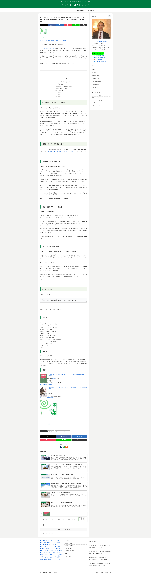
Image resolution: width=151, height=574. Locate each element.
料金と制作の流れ (97, 81)
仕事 (50, 431)
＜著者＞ (59, 94)
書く (60, 431)
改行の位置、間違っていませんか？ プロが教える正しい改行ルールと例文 (100, 546)
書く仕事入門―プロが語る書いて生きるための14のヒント (54, 40)
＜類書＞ (59, 96)
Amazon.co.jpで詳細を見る (46, 384)
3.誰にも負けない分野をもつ (63, 88)
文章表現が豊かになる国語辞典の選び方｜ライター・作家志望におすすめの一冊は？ (100, 558)
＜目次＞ (59, 92)
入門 (53, 431)
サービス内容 (96, 78)
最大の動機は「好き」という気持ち (63, 81)
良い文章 (68, 431)
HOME (93, 69)
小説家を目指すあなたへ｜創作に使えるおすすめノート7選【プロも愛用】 (100, 552)
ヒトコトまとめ (59, 90)
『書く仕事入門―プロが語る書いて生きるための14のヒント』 (61, 151)
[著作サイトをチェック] (61, 447)
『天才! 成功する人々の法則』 (47, 48)
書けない (64, 431)
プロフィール (95, 72)
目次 (62, 78)
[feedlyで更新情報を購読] (64, 447)
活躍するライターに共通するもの (63, 82)
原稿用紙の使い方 (93, 541)
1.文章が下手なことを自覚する (63, 84)
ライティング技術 (44, 431)
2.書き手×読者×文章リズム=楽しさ (64, 86)
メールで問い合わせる (97, 53)
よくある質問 (96, 84)
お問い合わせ (95, 87)
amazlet (53, 378)
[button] (83, 25)
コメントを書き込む (64, 529)
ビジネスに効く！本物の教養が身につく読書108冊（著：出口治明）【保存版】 (99, 564)
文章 (56, 431)
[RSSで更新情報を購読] (66, 447)
